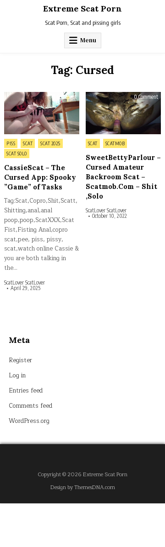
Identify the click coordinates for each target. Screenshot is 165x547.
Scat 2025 (50, 143)
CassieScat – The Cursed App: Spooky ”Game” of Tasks (40, 177)
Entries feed (26, 391)
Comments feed (30, 406)
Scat (28, 143)
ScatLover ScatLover (24, 282)
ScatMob (115, 143)
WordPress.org (29, 421)
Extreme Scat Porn (82, 8)
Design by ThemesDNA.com (82, 487)
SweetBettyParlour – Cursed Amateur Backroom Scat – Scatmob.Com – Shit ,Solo (123, 176)
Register (20, 360)
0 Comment (64, 97)
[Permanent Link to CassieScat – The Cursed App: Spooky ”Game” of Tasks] (41, 113)
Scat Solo (16, 153)
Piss (10, 143)
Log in (17, 375)
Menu (88, 40)
